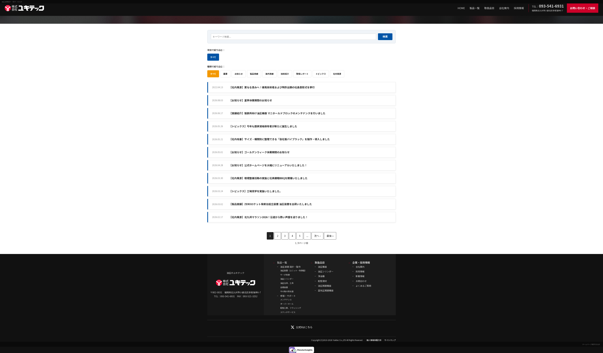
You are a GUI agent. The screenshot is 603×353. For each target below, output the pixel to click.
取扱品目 (489, 8)
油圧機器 (322, 266)
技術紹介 (285, 73)
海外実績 (269, 73)
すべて (213, 57)
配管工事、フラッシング (290, 307)
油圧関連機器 (324, 285)
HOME (461, 8)
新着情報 (360, 276)
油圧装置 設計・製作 (290, 266)
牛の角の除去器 (286, 291)
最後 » (330, 236)
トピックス (321, 73)
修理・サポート (288, 295)
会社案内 (504, 8)
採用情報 (519, 8)
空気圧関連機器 (325, 290)
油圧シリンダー (286, 278)
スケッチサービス (287, 312)
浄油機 (321, 276)
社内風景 (337, 73)
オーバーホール (286, 303)
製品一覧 (475, 8)
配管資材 (322, 281)
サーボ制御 (285, 274)
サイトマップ (390, 340)
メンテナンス (286, 299)
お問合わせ (361, 281)
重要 (225, 73)
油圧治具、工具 (286, 283)
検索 (385, 36)
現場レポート (302, 73)
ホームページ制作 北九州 (591, 344)
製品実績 (254, 73)
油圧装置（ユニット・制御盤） (293, 270)
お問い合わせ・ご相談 (582, 8)
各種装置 (284, 287)
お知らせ (239, 73)
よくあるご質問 (363, 285)
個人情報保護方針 (374, 340)
